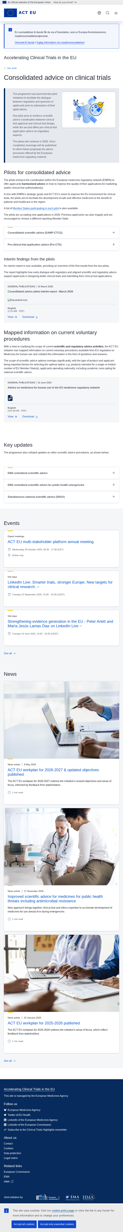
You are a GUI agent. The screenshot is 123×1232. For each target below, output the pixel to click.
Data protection (12, 1153)
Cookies (8, 1148)
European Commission (17, 1171)
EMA (6, 1176)
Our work (12, 68)
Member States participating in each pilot (36, 208)
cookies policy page (63, 1210)
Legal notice (11, 1158)
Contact (8, 1143)
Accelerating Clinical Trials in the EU (29, 1089)
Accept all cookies (24, 1224)
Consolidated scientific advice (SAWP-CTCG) (35, 232)
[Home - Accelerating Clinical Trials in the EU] (20, 12)
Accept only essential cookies (57, 1224)
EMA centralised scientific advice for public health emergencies (46, 485)
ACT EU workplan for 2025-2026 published (44, 1023)
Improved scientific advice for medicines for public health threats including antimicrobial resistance (55, 898)
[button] (12, 317)
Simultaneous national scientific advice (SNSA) (36, 496)
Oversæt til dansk (24, 42)
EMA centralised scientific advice (28, 473)
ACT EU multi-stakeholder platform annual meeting (51, 542)
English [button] (99, 13)
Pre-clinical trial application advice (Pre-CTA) (35, 244)
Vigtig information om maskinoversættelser (60, 42)
